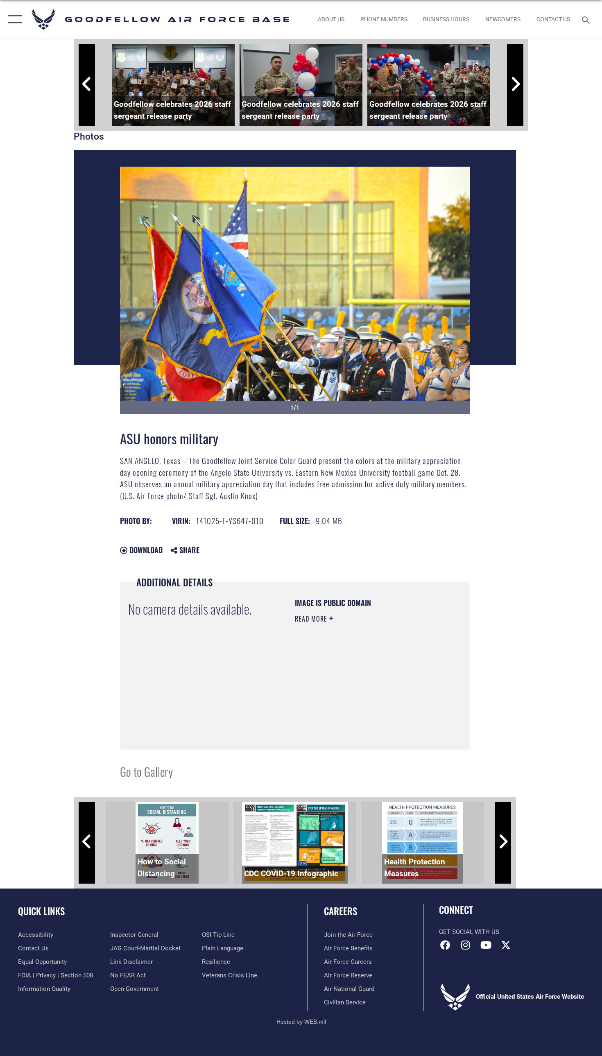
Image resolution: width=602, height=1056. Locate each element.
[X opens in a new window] (506, 945)
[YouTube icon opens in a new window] (486, 945)
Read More (312, 619)
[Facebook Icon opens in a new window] (445, 945)
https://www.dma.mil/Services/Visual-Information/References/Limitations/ (344, 699)
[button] (13, 19)
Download (145, 550)
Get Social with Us (469, 932)
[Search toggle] (587, 19)
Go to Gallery (146, 771)
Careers (340, 911)
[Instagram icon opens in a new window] (465, 945)
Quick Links (41, 911)
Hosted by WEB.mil (301, 1021)
